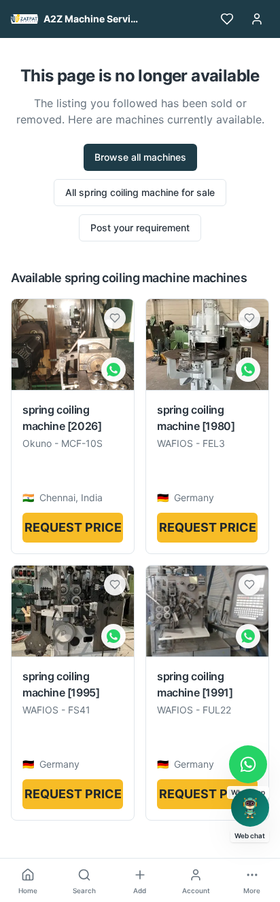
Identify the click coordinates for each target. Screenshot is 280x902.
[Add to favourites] (115, 318)
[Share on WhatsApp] (113, 369)
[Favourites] (227, 19)
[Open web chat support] (250, 808)
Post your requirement (140, 227)
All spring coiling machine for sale (140, 192)
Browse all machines (140, 157)
